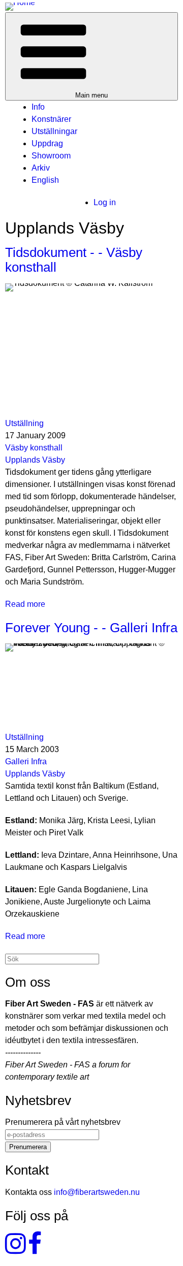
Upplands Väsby (35, 460)
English (45, 180)
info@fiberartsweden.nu (97, 1192)
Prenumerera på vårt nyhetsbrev (62, 1122)
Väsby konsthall (34, 447)
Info (38, 107)
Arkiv (41, 168)
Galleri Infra (26, 761)
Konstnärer (51, 119)
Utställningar (54, 131)
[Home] (20, 6)
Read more (25, 604)
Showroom (51, 155)
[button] (91, 56)
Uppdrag (47, 143)
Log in (105, 202)
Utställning (24, 423)
